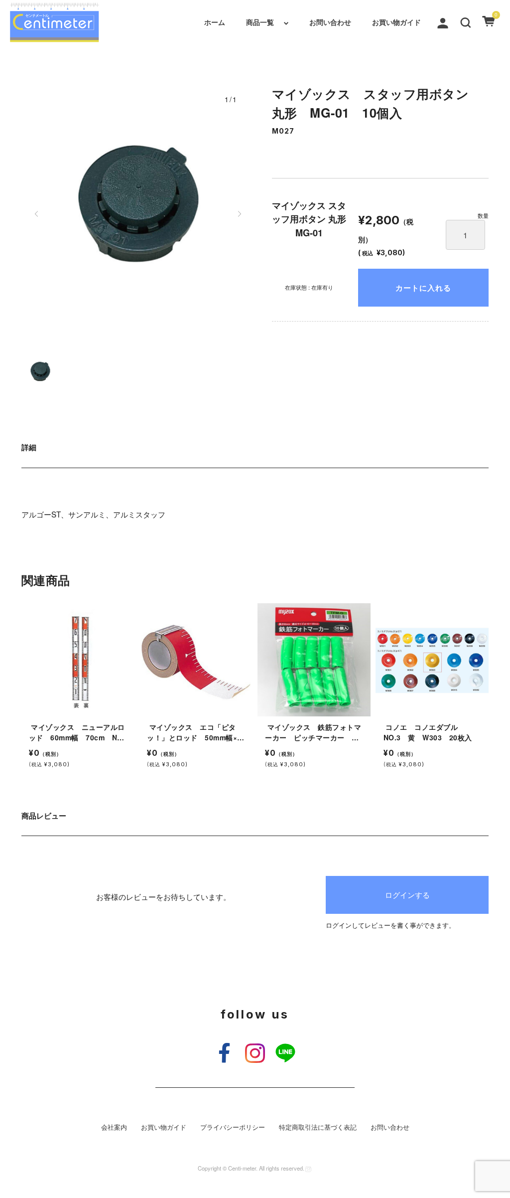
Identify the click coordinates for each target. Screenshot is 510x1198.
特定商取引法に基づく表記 (318, 1127)
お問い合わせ (330, 22)
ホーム (214, 22)
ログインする (407, 894)
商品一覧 (260, 22)
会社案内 (114, 1127)
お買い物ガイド (396, 22)
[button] (465, 22)
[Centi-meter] (54, 22)
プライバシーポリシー (232, 1127)
